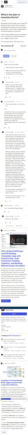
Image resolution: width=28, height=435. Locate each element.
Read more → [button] (5, 301)
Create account (22, 2)
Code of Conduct (10, 225)
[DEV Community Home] (6, 2)
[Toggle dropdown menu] (26, 61)
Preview (14, 56)
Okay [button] (4, 432)
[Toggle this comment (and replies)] (2, 64)
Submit (6, 56)
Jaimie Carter (8, 5)
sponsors (8, 72)
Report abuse (19, 225)
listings (21, 70)
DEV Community (14, 335)
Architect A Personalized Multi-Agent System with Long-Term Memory (11, 382)
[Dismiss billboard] (26, 401)
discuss (3, 20)
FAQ (14, 64)
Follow (14, 314)
